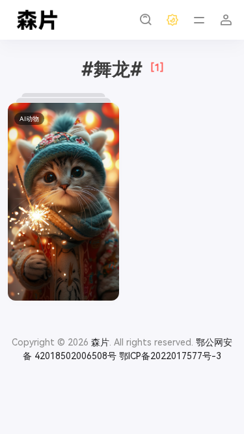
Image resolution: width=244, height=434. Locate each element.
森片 (100, 342)
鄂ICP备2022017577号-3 (170, 356)
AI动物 (29, 118)
